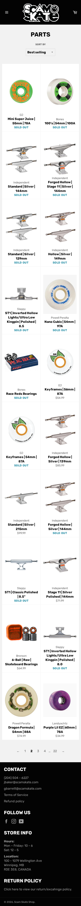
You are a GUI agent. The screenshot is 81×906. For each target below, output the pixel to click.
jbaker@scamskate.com (21, 782)
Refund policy (14, 801)
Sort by (40, 44)
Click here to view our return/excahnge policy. (38, 889)
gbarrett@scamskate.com (22, 788)
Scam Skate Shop (24, 901)
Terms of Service (16, 795)
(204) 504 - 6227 (16, 778)
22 (55, 751)
